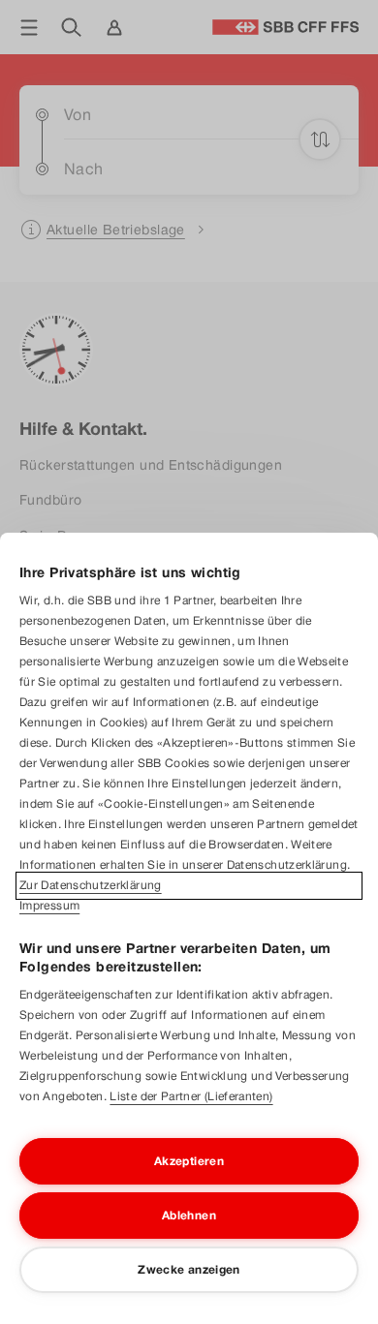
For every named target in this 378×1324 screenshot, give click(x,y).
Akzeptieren (189, 1161)
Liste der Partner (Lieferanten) (191, 1096)
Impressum (49, 905)
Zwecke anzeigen (188, 1270)
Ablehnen (189, 1215)
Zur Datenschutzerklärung (90, 885)
